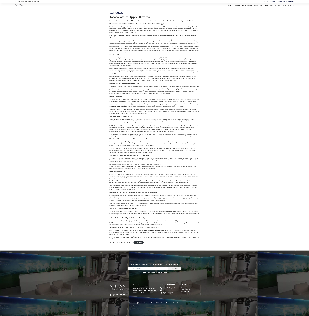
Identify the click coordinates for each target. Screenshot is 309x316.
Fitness (244, 5)
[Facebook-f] (110, 295)
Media (266, 5)
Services (249, 5)
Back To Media (116, 13)
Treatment (237, 5)
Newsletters (273, 5)
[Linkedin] (121, 295)
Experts (256, 5)
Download (138, 243)
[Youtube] (124, 295)
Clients (261, 5)
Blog (279, 5)
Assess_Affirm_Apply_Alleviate (120, 243)
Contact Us (290, 5)
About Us (229, 5)
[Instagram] (114, 295)
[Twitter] (117, 295)
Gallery (284, 5)
